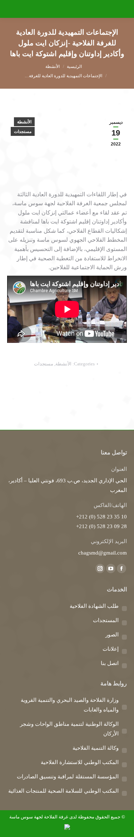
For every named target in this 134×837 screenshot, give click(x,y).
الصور (112, 634)
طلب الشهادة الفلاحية (94, 606)
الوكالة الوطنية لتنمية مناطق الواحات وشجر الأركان (69, 729)
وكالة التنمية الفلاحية (96, 748)
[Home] (74, 66)
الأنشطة (24, 121)
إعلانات (111, 649)
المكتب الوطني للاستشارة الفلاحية (80, 762)
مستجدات (22, 131)
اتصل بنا (110, 663)
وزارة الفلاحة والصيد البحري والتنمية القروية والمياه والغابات (70, 705)
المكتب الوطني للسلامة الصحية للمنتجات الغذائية (63, 791)
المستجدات (106, 620)
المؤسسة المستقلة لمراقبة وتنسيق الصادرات (68, 776)
